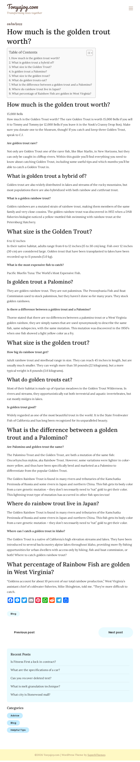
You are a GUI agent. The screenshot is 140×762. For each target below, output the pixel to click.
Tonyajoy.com (22, 6)
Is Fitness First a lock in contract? (33, 661)
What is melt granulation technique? (35, 686)
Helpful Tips (18, 730)
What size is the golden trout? (31, 76)
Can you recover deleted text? (31, 678)
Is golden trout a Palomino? (29, 71)
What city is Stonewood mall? (30, 694)
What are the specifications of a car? (35, 670)
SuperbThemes (96, 755)
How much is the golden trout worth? (35, 58)
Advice (15, 715)
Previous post (24, 632)
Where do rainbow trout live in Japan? (36, 89)
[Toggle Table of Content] (88, 53)
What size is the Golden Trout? (31, 67)
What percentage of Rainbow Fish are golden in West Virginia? (51, 93)
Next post (115, 632)
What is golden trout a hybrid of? (33, 62)
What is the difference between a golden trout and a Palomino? (51, 84)
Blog (13, 613)
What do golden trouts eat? (29, 80)
